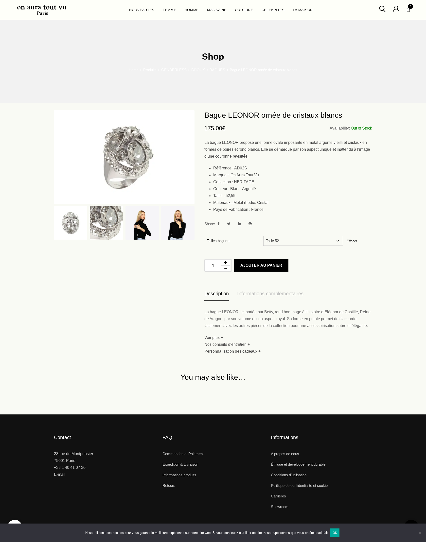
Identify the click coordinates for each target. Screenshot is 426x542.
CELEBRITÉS (273, 10)
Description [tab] (216, 293)
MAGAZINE (217, 10)
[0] (408, 8)
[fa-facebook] (218, 224)
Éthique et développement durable (298, 464)
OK (335, 533)
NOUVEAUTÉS (141, 10)
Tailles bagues (218, 241)
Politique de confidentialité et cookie (299, 485)
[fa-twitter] (229, 224)
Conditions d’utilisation (288, 475)
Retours (168, 485)
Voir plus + (213, 337)
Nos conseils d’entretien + (227, 344)
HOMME (192, 10)
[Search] (382, 8)
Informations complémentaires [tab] (270, 293)
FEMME (169, 10)
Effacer (352, 241)
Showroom (279, 507)
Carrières (278, 496)
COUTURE (244, 10)
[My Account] (396, 8)
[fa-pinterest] (250, 224)
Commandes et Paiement (183, 454)
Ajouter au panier (261, 265)
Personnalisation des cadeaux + (232, 351)
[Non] (419, 534)
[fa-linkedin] (239, 224)
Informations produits (179, 475)
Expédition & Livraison (180, 464)
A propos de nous (285, 454)
